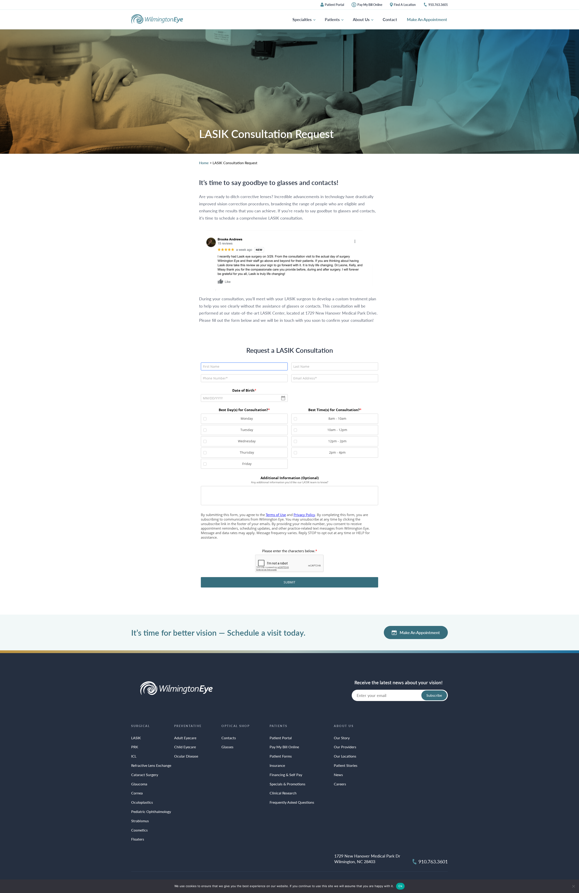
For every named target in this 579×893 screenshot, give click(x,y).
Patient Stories (345, 765)
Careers (340, 783)
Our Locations (345, 756)
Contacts (228, 737)
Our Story (342, 737)
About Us (361, 19)
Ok (400, 886)
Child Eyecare (185, 746)
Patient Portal (334, 5)
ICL (133, 756)
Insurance (277, 765)
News (338, 774)
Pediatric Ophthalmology (151, 811)
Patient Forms (281, 756)
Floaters (137, 839)
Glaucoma (139, 783)
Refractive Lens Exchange (151, 765)
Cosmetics (139, 830)
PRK (134, 746)
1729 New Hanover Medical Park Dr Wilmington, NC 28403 (367, 858)
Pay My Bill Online (369, 5)
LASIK (136, 737)
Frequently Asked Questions (292, 802)
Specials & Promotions (287, 783)
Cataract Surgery (144, 774)
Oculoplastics (142, 802)
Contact (390, 19)
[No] (573, 886)
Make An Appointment (427, 19)
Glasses (227, 746)
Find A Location (405, 5)
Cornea (137, 793)
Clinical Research (283, 793)
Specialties (302, 19)
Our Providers (345, 746)
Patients (333, 19)
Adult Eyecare (185, 737)
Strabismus (140, 820)
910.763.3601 (438, 5)
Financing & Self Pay (286, 774)
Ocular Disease (186, 756)
